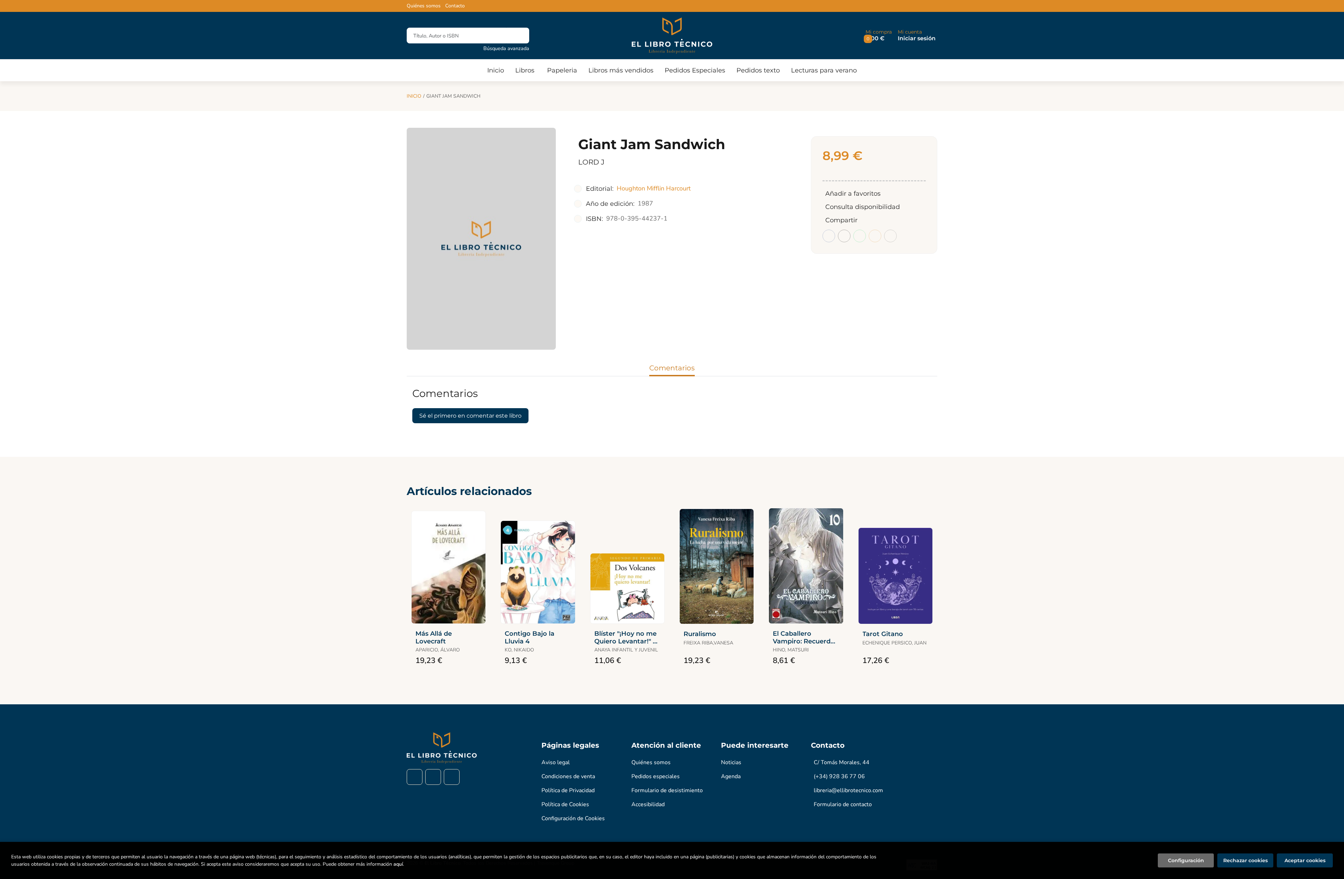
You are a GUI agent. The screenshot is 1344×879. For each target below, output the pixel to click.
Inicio (414, 96)
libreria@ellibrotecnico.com (848, 790)
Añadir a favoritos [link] (853, 193)
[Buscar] (517, 35)
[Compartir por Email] (875, 236)
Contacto (455, 6)
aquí (398, 864)
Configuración (1186, 860)
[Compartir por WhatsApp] (859, 236)
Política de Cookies (565, 804)
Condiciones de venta (568, 776)
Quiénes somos (424, 6)
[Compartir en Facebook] (828, 236)
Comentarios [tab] (672, 368)
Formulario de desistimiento (667, 790)
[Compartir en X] (844, 236)
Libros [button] (524, 70)
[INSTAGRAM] (433, 777)
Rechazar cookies (1245, 860)
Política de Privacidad (568, 790)
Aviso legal (555, 762)
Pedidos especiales (655, 776)
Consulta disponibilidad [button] (862, 207)
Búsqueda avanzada (506, 48)
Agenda (731, 776)
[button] (879, 35)
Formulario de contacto (843, 804)
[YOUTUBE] (452, 777)
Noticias (731, 762)
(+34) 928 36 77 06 (839, 776)
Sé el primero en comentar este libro (470, 415)
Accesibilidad (648, 804)
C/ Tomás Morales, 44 (841, 762)
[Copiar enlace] (890, 236)
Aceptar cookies (1304, 860)
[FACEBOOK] (414, 777)
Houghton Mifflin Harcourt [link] (654, 188)
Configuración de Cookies (573, 818)
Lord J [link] (591, 162)
